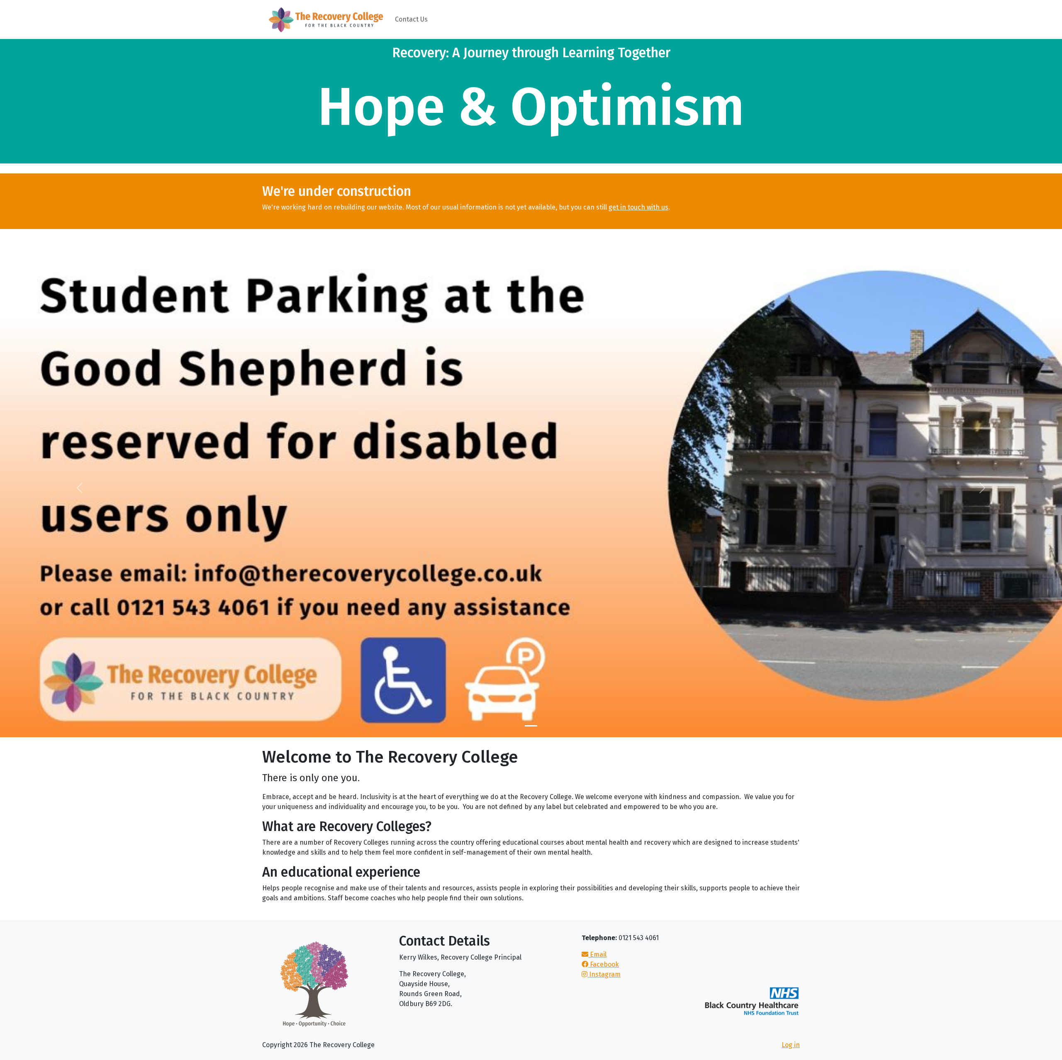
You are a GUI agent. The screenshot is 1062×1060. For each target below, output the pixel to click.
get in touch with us (638, 207)
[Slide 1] (531, 726)
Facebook (603, 964)
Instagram (604, 974)
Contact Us (411, 19)
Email (597, 954)
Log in (791, 1045)
